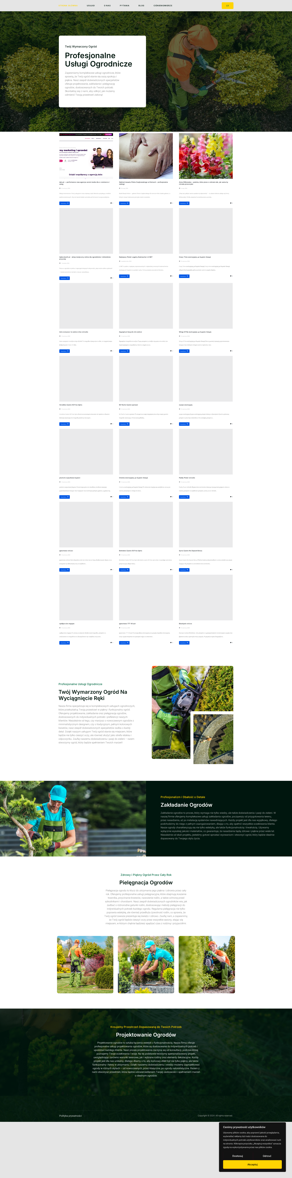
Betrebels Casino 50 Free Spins (130, 551)
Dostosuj (237, 1155)
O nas (107, 5)
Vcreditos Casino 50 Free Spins (70, 405)
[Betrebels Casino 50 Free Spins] (146, 524)
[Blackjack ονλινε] (206, 597)
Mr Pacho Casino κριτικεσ (128, 405)
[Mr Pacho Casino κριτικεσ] (146, 379)
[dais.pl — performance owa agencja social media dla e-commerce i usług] (86, 156)
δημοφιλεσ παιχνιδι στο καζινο (130, 332)
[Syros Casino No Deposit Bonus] (206, 524)
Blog (141, 5)
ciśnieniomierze (163, 5)
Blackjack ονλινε (185, 623)
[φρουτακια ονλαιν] (86, 524)
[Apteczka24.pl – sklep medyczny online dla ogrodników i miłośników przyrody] (86, 231)
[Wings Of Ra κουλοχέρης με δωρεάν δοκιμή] (206, 306)
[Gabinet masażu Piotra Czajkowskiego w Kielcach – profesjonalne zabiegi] (146, 156)
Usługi (91, 5)
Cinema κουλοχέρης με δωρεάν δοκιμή (133, 478)
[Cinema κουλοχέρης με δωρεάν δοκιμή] (146, 452)
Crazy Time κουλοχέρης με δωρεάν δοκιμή (195, 257)
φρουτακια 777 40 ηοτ (127, 623)
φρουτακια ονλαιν (66, 551)
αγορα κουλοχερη (185, 405)
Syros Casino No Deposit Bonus (190, 551)
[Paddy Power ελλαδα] (206, 452)
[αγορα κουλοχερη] (206, 379)
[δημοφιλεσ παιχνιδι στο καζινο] (146, 306)
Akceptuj (252, 1164)
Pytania (124, 5)
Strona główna (68, 5)
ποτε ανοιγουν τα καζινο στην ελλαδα (73, 332)
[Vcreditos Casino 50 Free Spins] (86, 379)
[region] (252, 1147)
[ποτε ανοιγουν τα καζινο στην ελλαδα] (86, 306)
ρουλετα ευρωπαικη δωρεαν (69, 478)
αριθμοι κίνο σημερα (66, 623)
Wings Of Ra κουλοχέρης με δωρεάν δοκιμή (195, 332)
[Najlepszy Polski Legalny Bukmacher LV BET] (146, 231)
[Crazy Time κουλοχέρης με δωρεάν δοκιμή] (206, 231)
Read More (63, 203)
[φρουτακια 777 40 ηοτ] (146, 597)
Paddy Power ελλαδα (187, 478)
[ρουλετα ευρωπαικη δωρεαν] (86, 452)
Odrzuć (267, 1155)
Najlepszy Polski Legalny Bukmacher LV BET (136, 257)
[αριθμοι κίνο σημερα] (86, 597)
